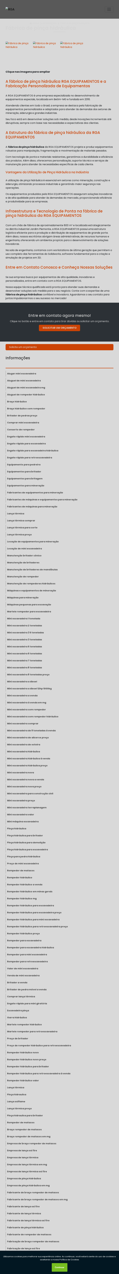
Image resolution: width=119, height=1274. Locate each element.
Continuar (59, 1267)
